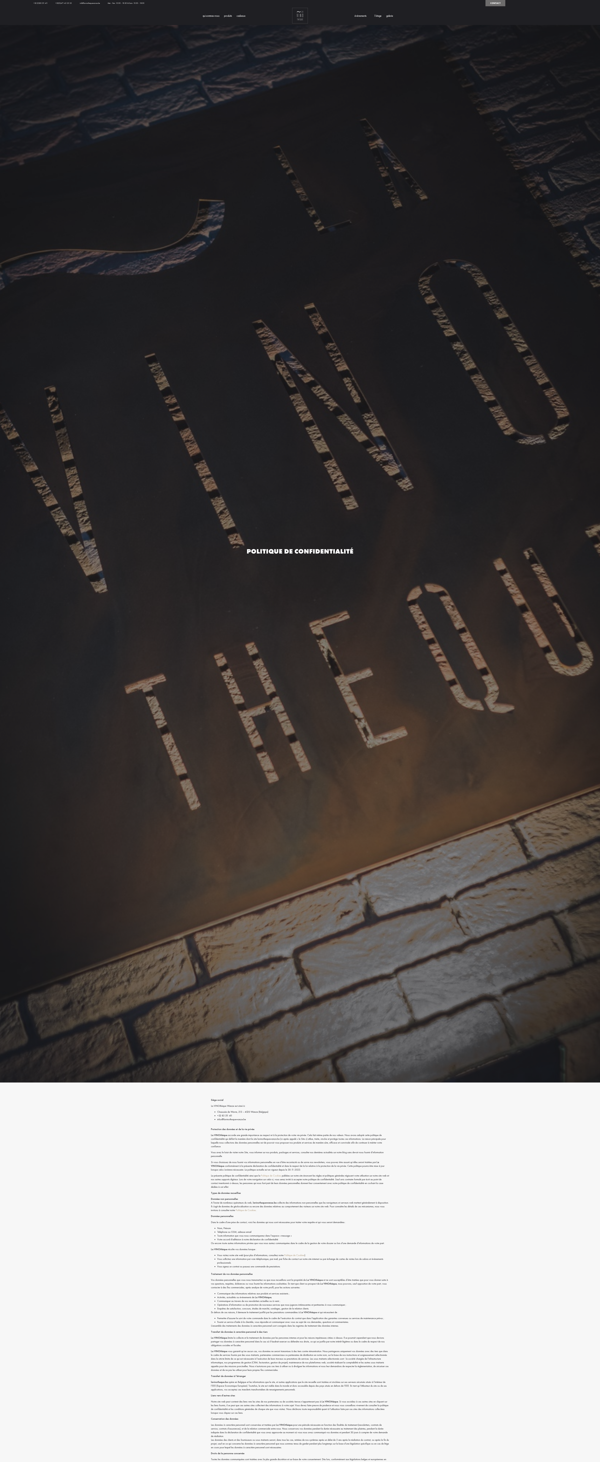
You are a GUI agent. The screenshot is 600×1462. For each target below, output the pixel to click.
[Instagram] (480, 3)
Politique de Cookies (271, 1175)
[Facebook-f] (475, 3)
